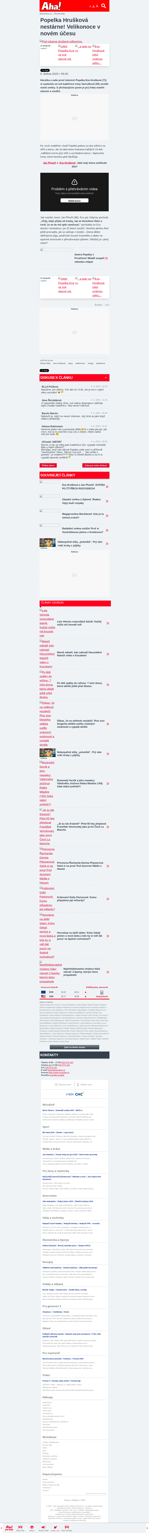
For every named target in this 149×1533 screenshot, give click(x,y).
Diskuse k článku (56, 378)
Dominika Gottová (98, 1007)
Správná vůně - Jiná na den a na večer (56, 1183)
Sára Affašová (45, 1034)
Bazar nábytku (47, 1467)
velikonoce (80, 363)
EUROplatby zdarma (96, 987)
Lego (44, 1450)
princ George (54, 1041)
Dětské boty (46, 1461)
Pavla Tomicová (77, 1031)
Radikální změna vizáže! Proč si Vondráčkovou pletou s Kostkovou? (82, 530)
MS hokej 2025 (48, 1133)
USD (51, 996)
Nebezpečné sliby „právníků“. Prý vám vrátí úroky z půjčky (80, 544)
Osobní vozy (47, 1408)
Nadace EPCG (84, 1246)
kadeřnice (100, 363)
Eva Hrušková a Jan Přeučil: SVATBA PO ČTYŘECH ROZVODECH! (83, 487)
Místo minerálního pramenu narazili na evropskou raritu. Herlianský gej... (68, 1299)
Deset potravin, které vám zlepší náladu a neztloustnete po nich (64, 1343)
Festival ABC (78, 1359)
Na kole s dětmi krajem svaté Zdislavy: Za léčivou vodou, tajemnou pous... (68, 1189)
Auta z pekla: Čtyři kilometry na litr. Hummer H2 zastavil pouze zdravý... (67, 1208)
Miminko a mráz (79, 1177)
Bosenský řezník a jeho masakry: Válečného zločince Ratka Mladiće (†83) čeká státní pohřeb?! (80, 783)
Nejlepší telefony (71, 1224)
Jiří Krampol (44, 1021)
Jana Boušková (68, 1018)
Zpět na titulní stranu (74, 1047)
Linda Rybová (85, 1023)
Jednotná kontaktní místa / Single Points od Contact (82, 1518)
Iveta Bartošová (68, 1015)
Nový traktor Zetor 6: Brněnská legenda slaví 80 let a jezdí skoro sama (67, 1365)
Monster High (47, 1445)
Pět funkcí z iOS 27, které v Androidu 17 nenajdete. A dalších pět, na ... (67, 1227)
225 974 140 (67, 1062)
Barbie (44, 1448)
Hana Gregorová (46, 1013)
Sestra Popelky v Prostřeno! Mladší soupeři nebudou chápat (89, 258)
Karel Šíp (104, 1021)
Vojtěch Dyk (84, 1039)
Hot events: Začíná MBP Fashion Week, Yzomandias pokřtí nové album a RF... (70, 1316)
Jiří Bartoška (102, 1018)
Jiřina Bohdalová (57, 1021)
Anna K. (58, 1005)
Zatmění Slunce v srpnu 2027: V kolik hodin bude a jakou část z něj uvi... (68, 1230)
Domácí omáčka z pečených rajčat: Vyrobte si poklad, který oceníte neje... (68, 1277)
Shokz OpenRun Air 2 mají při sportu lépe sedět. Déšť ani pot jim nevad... (68, 1233)
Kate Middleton (46, 1023)
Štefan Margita (86, 1034)
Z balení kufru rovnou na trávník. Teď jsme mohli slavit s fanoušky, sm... (67, 1142)
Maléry (32, 1530)
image (90, 363)
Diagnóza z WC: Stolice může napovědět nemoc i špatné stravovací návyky (69, 1340)
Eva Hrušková (67, 163)
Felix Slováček (70, 1010)
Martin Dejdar (69, 1028)
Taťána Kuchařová (100, 1034)
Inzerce (67, 1500)
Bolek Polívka (93, 1005)
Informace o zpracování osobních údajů (62, 1516)
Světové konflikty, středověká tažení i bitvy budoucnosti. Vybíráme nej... (67, 1368)
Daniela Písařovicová (81, 1007)
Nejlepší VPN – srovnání (90, 1224)
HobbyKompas (47, 1419)
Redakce (75, 1500)
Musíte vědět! (43, 1530)
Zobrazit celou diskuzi (96, 465)
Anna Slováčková (69, 1005)
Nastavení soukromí (92, 1516)
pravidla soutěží (57, 1075)
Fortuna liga (76, 1381)
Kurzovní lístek (48, 987)
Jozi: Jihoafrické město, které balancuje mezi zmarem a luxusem (65, 1294)
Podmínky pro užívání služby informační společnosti (73, 1514)
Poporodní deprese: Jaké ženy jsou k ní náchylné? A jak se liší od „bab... (68, 1346)
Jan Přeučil (49, 163)
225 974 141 (51, 1067)
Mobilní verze (86, 1085)
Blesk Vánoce (48, 1110)
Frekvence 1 (47, 1488)
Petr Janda (89, 1031)
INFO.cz (79, 1110)
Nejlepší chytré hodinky (52, 1224)
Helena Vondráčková (76, 1013)
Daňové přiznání (49, 1246)
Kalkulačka (101, 996)
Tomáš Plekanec (74, 1036)
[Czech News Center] (79, 1094)
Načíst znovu (74, 201)
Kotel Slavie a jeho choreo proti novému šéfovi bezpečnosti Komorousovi (68, 1390)
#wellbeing (57, 1312)
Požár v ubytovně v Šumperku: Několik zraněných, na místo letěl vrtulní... (68, 1114)
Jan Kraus (103, 1015)
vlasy (70, 363)
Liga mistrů (68, 1133)
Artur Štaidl (82, 1005)
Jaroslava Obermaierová (85, 1018)
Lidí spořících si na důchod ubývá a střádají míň (59, 1161)
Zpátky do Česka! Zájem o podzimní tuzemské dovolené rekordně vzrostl (68, 1296)
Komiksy (67, 1359)
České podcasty (48, 1482)
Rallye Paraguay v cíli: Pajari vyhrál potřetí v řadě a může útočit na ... (66, 1205)
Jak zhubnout (48, 1155)
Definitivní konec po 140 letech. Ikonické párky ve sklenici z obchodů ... (67, 1255)
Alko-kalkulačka (49, 1201)
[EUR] (43, 992)
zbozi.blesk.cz (47, 1413)
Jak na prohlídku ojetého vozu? (53, 1416)
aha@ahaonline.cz (56, 1070)
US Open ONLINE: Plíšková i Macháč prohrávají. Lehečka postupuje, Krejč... (69, 1136)
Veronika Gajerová (56, 1039)
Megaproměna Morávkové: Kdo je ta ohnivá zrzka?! (83, 516)
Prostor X (46, 1381)
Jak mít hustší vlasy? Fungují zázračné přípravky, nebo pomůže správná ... (69, 1362)
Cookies (81, 1516)
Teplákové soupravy (49, 1459)
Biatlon (59, 1133)
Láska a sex (55, 1530)
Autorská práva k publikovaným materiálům (74, 1512)
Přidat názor (48, 465)
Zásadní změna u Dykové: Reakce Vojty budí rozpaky (81, 501)
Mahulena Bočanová (99, 1026)
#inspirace (47, 1312)
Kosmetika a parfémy (49, 1456)
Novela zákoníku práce (67, 1246)
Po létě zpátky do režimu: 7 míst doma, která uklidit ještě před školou (79, 685)
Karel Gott (95, 1021)
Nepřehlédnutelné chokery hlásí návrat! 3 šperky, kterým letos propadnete (81, 971)
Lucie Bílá (96, 1023)
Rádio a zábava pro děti (50, 1485)
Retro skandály (67, 1530)
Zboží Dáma (46, 1411)
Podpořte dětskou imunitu (53, 1334)
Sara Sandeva (58, 1034)
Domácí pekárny (70, 1268)
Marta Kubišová (57, 1028)
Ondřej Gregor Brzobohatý (58, 1031)
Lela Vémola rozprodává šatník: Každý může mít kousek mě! (79, 623)
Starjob (44, 1479)
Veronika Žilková (71, 1039)
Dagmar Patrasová (63, 1007)
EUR (51, 992)
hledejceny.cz (47, 1402)
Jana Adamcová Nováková (50, 1018)
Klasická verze (64, 1085)
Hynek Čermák (92, 1013)
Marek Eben (44, 1028)
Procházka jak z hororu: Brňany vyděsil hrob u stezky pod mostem (66, 1158)
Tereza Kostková (59, 1036)
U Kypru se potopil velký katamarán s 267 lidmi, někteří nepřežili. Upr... (67, 1117)
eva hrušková (59, 363)
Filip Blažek (82, 1010)
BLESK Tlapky (48, 1290)
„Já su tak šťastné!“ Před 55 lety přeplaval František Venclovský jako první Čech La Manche (81, 826)
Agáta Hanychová (47, 1005)
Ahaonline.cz (46, 13)
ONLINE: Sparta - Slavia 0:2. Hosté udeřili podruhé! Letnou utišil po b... (67, 1139)
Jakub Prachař (81, 1015)
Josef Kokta (85, 1021)
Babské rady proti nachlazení (78, 1334)
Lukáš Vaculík (84, 1026)
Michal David (82, 1028)
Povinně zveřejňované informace (74, 1520)
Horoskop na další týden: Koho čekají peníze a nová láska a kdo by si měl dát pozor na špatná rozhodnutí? (79, 935)
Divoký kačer (62, 1290)
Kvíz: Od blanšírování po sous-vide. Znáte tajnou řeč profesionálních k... (68, 1274)
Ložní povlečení (48, 1464)
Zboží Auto (46, 1424)
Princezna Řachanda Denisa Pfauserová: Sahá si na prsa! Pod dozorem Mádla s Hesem (80, 865)
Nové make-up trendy (88, 1155)
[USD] (43, 996)
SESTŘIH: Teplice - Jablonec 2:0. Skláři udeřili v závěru (62, 1385)
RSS (83, 1500)
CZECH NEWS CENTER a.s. (74, 1506)
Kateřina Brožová (60, 1023)
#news (66, 1312)
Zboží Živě (46, 1405)
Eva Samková (57, 1010)
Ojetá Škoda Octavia (49, 1427)
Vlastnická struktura (55, 1518)
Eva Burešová (45, 1010)
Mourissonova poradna (52, 1359)
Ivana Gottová (54, 1015)
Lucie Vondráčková (69, 1026)
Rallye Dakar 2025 (65, 1201)
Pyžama (45, 1453)
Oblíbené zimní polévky (52, 1268)
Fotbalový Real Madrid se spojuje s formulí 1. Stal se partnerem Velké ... (67, 1211)
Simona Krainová (72, 1034)
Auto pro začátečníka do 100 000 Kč (55, 1422)
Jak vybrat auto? (48, 1430)
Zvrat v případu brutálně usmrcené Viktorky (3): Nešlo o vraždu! (65, 1164)
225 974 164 (64, 1065)
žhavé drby (45, 363)
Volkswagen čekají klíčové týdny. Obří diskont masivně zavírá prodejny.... (68, 1249)
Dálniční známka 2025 (84, 1201)
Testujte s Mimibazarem (50, 1442)
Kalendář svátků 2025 (65, 1110)
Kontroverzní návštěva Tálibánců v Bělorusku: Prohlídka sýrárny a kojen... (68, 1120)
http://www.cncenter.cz (59, 1072)
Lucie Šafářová (55, 1026)
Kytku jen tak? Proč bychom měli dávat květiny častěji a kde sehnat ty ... (68, 1318)
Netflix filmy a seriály (78, 1290)
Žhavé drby (20, 1530)
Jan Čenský (93, 1015)
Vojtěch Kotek (95, 1039)
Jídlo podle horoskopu (88, 1268)
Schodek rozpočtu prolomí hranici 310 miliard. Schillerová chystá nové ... (68, 1252)
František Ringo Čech (96, 1010)
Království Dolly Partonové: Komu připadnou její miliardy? (76, 899)
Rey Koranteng (101, 1031)
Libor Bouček (73, 1023)
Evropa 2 (45, 1490)
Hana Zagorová (60, 1013)
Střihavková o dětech (49, 1387)
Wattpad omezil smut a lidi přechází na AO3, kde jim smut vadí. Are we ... (68, 1321)
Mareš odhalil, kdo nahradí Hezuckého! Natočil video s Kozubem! (79, 654)
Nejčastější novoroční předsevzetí (56, 1177)
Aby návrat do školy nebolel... (52, 1186)
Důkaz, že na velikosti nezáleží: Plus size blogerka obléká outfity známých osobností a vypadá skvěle (80, 723)
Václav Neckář (88, 1036)
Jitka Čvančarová (72, 1021)
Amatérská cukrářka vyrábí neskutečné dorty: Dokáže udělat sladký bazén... (69, 1271)
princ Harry (64, 1041)
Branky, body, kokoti (60, 1381)
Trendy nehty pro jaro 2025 (66, 1155)
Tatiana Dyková (46, 1036)
